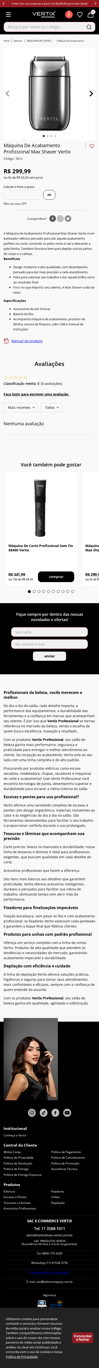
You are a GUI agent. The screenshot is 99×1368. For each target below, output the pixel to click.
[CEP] (23, 195)
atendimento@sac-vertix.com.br (49, 1235)
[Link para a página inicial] (7, 41)
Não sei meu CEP (15, 204)
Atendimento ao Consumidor (49, 1272)
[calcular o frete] (49, 195)
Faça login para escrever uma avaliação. (36, 394)
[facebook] (52, 219)
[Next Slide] (95, 3)
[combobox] (49, 27)
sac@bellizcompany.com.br (54, 1282)
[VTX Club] (69, 14)
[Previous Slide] (3, 3)
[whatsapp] (60, 219)
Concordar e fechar (83, 1337)
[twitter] (68, 219)
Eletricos (18, 40)
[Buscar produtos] (89, 27)
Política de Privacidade (22, 1356)
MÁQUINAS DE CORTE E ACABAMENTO (41, 40)
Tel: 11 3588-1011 (49, 1228)
